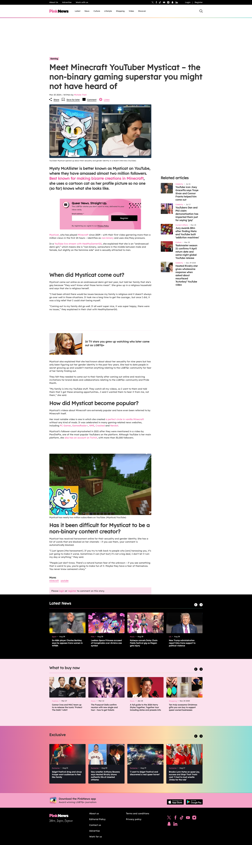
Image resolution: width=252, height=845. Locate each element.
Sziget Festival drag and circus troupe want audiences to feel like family (67, 774)
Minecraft (83, 234)
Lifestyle (108, 11)
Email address (81, 214)
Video (131, 11)
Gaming (54, 58)
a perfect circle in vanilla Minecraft (125, 419)
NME (91, 425)
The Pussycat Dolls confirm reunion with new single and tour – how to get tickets (104, 707)
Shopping (120, 11)
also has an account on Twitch (81, 437)
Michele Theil (80, 94)
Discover (142, 11)
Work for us (95, 836)
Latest (77, 11)
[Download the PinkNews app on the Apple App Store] (175, 802)
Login (187, 2)
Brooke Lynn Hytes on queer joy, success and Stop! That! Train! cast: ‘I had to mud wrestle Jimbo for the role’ (184, 776)
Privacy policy (133, 819)
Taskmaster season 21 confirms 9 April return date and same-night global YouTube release (186, 251)
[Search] (201, 11)
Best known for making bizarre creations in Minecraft (96, 178)
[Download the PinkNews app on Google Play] (194, 802)
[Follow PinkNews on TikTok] (182, 818)
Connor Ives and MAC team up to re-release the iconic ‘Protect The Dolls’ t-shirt (67, 707)
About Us (53, 2)
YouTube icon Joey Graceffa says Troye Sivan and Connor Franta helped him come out (186, 193)
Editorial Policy (97, 819)
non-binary (108, 237)
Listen (107, 99)
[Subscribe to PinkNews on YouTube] (188, 818)
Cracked (100, 425)
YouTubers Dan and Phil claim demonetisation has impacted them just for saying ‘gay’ (186, 214)
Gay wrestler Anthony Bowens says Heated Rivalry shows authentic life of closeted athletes (105, 776)
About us (94, 813)
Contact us (95, 825)
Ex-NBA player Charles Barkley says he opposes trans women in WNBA (67, 643)
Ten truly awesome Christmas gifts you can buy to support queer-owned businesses (183, 707)
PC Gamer (65, 425)
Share (56, 99)
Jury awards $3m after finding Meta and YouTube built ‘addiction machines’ (187, 233)
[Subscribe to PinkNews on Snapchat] (169, 824)
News (87, 11)
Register (199, 2)
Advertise (67, 2)
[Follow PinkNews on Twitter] (169, 818)
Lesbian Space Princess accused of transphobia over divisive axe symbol (106, 643)
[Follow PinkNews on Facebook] (175, 818)
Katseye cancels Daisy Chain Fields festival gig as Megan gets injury (144, 643)
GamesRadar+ (80, 425)
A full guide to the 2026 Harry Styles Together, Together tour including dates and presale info (145, 707)
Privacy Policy (103, 226)
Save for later (73, 99)
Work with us (82, 2)
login (61, 590)
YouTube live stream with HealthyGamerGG (78, 243)
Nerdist (114, 425)
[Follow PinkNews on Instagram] (194, 818)
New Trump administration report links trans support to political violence (182, 643)
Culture (97, 11)
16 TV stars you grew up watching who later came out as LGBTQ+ (117, 343)
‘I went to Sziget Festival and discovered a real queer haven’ (145, 773)
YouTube (65, 580)
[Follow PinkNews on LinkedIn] (177, 2)
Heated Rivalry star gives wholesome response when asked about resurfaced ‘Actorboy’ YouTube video (186, 275)
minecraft (54, 580)
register (72, 590)
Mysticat (54, 234)
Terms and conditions (137, 813)
